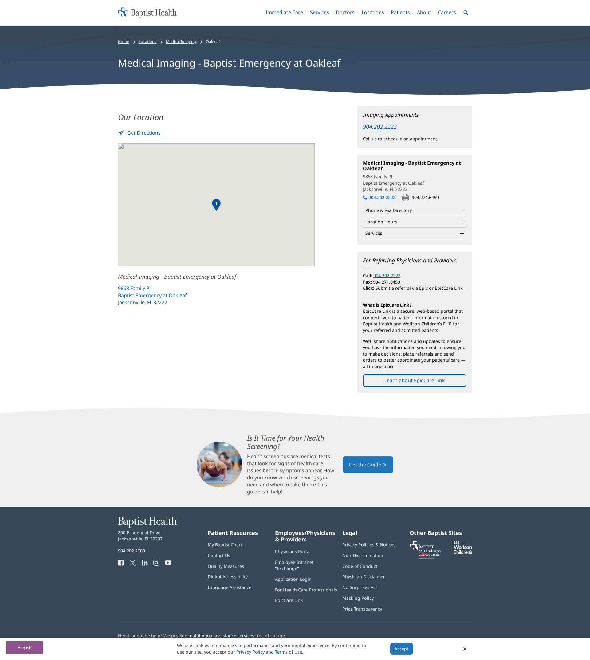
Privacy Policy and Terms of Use (269, 652)
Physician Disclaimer (363, 576)
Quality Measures (226, 566)
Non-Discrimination (362, 555)
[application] (216, 204)
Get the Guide (371, 467)
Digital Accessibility (228, 576)
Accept (401, 649)
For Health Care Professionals (306, 590)
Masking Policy (358, 598)
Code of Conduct (359, 566)
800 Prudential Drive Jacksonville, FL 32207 (140, 536)
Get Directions (143, 132)
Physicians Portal (293, 551)
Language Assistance (229, 587)
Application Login (293, 579)
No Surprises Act (359, 587)
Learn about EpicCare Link (414, 380)
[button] (284, 12)
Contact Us (219, 555)
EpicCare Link (289, 600)
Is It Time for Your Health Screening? (285, 442)
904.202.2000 (131, 551)
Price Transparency (362, 609)
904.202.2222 (380, 126)
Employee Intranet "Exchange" (294, 565)
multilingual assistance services (221, 635)
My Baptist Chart (225, 545)
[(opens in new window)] (463, 552)
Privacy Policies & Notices (368, 545)
